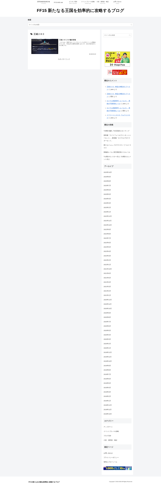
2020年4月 (107, 335)
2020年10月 (108, 308)
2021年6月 (107, 273)
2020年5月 (107, 330)
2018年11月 (108, 409)
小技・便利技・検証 (110, 440)
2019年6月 (107, 379)
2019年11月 (108, 357)
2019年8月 (107, 370)
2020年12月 (108, 300)
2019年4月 (107, 387)
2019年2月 (107, 396)
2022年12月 (108, 216)
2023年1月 (107, 212)
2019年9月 (107, 365)
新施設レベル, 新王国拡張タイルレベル (117, 152)
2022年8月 (107, 234)
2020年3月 (107, 339)
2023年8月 (107, 181)
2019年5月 (107, 383)
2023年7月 (107, 185)
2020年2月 (107, 343)
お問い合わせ (108, 453)
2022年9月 (107, 229)
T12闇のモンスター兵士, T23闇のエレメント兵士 (117, 158)
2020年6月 (107, 326)
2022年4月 (107, 251)
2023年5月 (107, 194)
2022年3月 (107, 256)
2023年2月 (107, 207)
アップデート (108, 427)
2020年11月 (108, 304)
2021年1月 (107, 295)
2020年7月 (107, 322)
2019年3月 (107, 392)
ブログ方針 (107, 436)
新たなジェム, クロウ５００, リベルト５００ (117, 146)
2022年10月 (108, 225)
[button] (131, 25)
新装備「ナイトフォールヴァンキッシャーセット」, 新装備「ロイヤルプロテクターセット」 (117, 138)
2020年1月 (107, 348)
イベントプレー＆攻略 (111, 431)
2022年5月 (107, 247)
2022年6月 (107, 242)
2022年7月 (107, 238)
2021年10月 (108, 269)
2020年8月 (107, 317)
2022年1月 (107, 264)
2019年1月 (107, 401)
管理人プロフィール (110, 462)
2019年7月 (107, 374)
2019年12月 (108, 352)
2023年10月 (108, 172)
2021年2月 (107, 291)
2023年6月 (107, 190)
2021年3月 (107, 286)
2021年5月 (107, 278)
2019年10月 (108, 361)
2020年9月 (107, 313)
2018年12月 (108, 405)
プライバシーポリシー (111, 457)
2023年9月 (107, 177)
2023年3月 (107, 203)
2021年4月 (107, 282)
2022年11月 (108, 221)
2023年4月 (107, 199)
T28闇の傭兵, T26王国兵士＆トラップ (116, 131)
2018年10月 (108, 414)
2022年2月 (107, 260)
